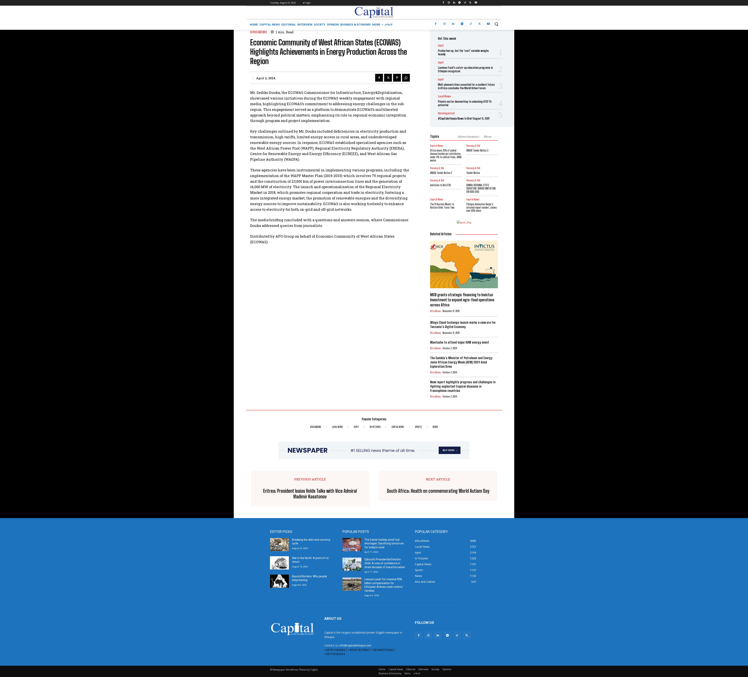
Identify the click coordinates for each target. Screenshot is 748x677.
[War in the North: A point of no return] (279, 562)
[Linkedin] (454, 3)
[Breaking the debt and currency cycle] (279, 544)
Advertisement (468, 136)
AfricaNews (258, 32)
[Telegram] (459, 3)
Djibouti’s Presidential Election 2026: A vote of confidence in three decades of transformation (384, 563)
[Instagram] (448, 3)
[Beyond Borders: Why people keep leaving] (279, 581)
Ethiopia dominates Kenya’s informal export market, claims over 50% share (481, 207)
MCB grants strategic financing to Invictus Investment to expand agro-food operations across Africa (462, 299)
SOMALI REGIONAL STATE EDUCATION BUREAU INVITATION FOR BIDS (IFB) (481, 188)
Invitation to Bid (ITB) (440, 185)
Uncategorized (446, 113)
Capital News (436, 146)
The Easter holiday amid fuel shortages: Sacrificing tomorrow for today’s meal (384, 543)
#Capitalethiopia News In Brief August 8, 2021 (464, 118)
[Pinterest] (397, 78)
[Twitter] (470, 3)
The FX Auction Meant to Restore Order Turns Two (442, 206)
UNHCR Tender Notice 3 (477, 150)
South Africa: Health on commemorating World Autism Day (438, 491)
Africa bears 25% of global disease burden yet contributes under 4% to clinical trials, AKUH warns (445, 155)
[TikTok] (465, 3)
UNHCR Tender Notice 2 (441, 173)
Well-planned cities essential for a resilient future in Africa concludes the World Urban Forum (466, 86)
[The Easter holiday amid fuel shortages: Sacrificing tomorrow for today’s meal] (351, 544)
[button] (496, 24)
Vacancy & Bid (473, 146)
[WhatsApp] (406, 78)
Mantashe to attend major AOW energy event (459, 342)
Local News (444, 96)
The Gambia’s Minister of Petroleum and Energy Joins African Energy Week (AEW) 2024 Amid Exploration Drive (461, 362)
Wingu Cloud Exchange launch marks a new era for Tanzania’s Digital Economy (463, 324)
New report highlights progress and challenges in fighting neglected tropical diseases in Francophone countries (463, 386)
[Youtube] (476, 3)
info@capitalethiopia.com (355, 645)
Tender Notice (473, 173)
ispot (441, 45)
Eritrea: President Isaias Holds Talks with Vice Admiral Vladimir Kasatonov (310, 493)
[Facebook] (443, 3)
